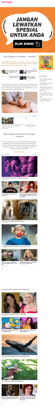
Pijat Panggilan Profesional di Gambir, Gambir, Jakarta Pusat (46, 95)
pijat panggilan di (20, 61)
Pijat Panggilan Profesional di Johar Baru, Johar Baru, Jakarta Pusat (46, 89)
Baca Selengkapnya (19, 151)
